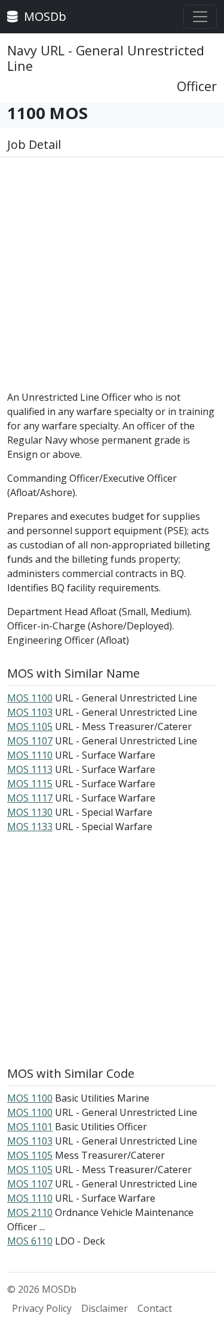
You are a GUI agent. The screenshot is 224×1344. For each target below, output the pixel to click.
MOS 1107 (30, 740)
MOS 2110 (30, 1212)
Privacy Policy (42, 1308)
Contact (154, 1308)
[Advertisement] (112, 278)
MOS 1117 (30, 797)
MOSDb (43, 16)
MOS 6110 (30, 1241)
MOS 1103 (30, 712)
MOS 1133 (30, 826)
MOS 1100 (30, 697)
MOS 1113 (30, 769)
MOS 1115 (30, 783)
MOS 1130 (30, 812)
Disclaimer (104, 1308)
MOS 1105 (30, 726)
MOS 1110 (30, 755)
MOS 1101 (30, 1126)
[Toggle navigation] (200, 17)
